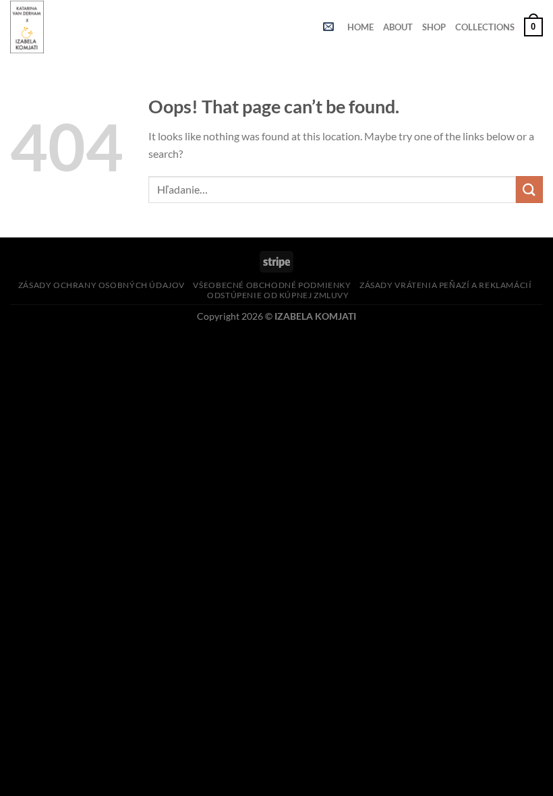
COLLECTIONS (485, 27)
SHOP (434, 27)
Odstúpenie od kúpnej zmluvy (278, 295)
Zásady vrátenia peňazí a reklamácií (445, 285)
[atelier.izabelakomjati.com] (33, 27)
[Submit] (529, 189)
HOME (360, 27)
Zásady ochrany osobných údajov (101, 285)
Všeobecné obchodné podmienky (272, 285)
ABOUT (398, 27)
